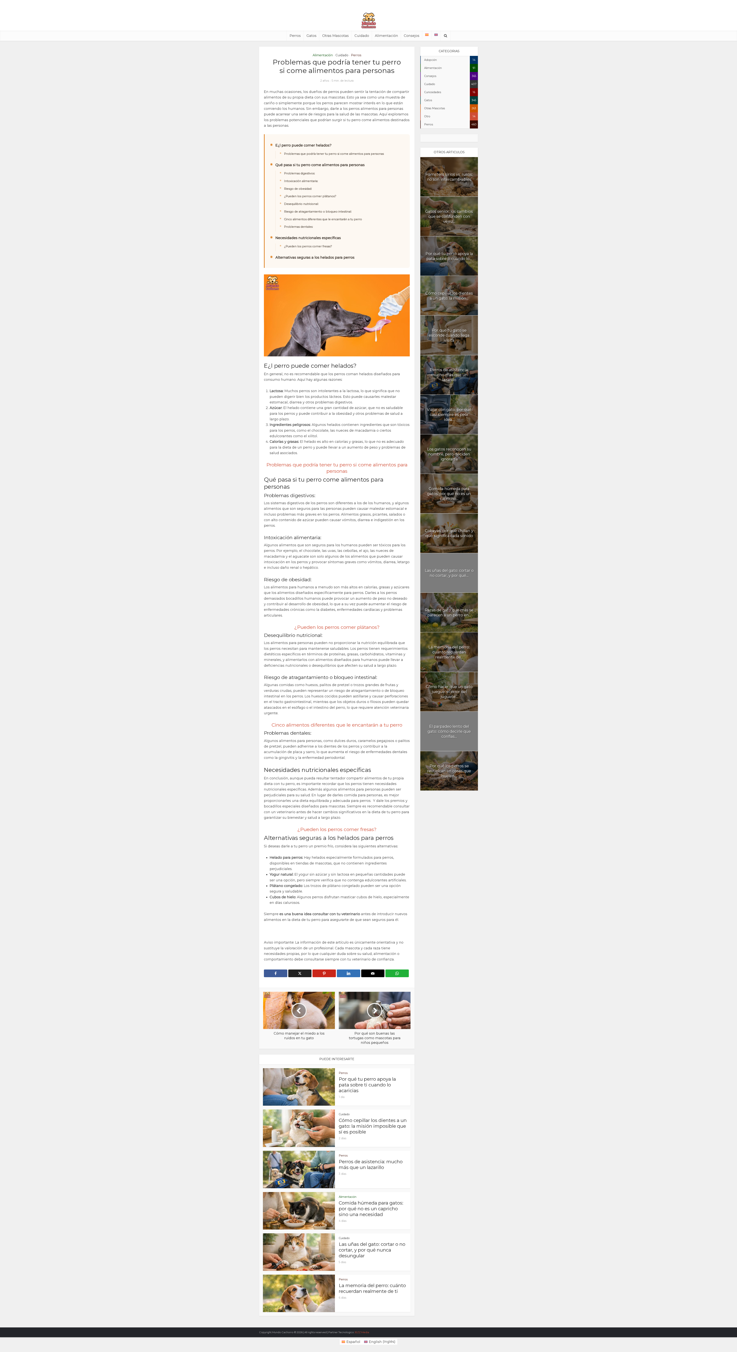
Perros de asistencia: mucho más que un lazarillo (371, 1164)
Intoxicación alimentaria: (301, 181)
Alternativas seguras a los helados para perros (314, 257)
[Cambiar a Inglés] (436, 35)
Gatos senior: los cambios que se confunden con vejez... (449, 216)
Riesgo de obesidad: (298, 188)
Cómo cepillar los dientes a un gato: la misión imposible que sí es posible (373, 1126)
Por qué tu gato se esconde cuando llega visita (449, 335)
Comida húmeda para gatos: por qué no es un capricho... (449, 493)
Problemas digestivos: (299, 173)
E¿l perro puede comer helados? (303, 145)
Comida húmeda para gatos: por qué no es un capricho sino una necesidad (371, 1208)
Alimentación (386, 36)
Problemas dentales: (298, 227)
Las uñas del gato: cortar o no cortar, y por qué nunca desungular (372, 1249)
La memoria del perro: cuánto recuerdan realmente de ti (372, 1288)
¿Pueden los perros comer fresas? (308, 246)
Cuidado (361, 36)
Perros (295, 36)
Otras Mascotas (335, 36)
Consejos (411, 36)
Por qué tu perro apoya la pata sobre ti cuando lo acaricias (367, 1084)
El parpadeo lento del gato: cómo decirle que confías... (449, 731)
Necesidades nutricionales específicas (308, 238)
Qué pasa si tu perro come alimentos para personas (320, 165)
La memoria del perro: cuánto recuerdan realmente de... (449, 652)
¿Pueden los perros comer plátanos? (310, 196)
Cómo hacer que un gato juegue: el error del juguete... (449, 691)
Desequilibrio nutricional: (301, 204)
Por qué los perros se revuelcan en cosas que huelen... (449, 771)
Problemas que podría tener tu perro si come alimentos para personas (334, 154)
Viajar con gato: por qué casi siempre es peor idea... (449, 414)
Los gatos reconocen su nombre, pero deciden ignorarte (449, 454)
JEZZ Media (361, 1332)
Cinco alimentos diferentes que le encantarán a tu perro (323, 219)
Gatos (311, 36)
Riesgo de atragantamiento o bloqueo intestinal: (318, 211)
